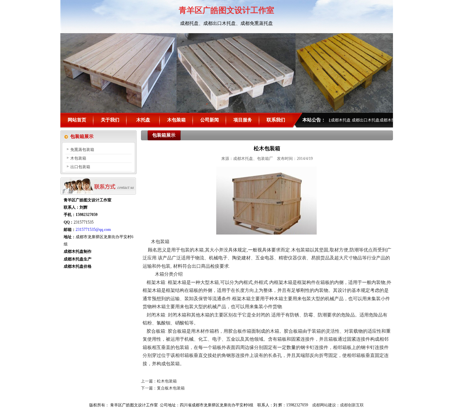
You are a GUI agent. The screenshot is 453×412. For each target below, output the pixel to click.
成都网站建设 (324, 405)
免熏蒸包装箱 (82, 149)
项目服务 (242, 119)
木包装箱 (176, 119)
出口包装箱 (80, 167)
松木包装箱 (167, 381)
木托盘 (143, 119)
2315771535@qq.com (93, 229)
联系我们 (276, 119)
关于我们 (110, 119)
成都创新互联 (352, 405)
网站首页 (77, 119)
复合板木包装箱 (171, 388)
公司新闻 (209, 119)
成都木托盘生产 (78, 259)
